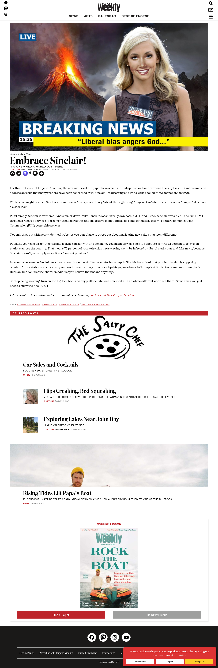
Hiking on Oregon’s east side (64, 425)
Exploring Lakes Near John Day (82, 419)
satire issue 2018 (69, 304)
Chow (26, 374)
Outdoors (62, 429)
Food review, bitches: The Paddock (47, 370)
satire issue (49, 304)
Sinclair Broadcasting (95, 304)
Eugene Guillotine (28, 304)
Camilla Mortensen (38, 169)
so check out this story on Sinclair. (112, 295)
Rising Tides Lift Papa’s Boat (57, 493)
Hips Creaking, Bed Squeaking (80, 390)
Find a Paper (60, 615)
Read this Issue (157, 615)
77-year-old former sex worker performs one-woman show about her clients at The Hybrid (109, 396)
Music (26, 503)
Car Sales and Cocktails (50, 364)
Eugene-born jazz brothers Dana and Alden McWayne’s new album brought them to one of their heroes (97, 499)
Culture (15, 169)
